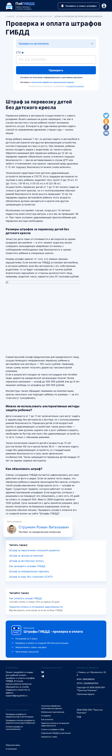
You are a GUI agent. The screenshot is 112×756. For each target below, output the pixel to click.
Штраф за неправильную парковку (29, 571)
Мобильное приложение (52, 712)
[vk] (106, 133)
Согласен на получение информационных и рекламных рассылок (51, 77)
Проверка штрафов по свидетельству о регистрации (19, 715)
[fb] (106, 127)
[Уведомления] (104, 6)
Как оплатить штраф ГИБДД (25, 598)
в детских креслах (25, 190)
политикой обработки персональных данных (52, 82)
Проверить (56, 70)
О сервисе (46, 715)
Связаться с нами (49, 737)
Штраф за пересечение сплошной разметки (34, 550)
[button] (22, 52)
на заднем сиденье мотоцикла (28, 460)
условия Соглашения (75, 86)
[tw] (106, 115)
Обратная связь (13, 745)
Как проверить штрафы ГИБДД (27, 566)
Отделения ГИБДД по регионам (56, 733)
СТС (18, 52)
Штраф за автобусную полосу (26, 560)
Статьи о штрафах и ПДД (52, 729)
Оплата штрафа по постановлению (14, 727)
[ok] (106, 121)
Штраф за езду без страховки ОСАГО (31, 576)
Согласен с (47, 82)
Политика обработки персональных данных (51, 707)
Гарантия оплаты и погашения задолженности (36, 606)
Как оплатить (47, 719)
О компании (11, 749)
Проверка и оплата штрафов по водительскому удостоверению (20, 721)
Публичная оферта (85, 694)
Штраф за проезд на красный (26, 555)
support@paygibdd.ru (16, 695)
